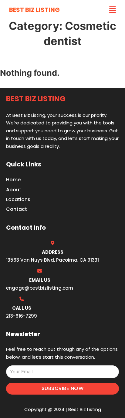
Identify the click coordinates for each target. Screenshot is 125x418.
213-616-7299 (21, 316)
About (13, 189)
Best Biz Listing (34, 9)
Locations (18, 199)
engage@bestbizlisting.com (39, 288)
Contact (16, 209)
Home (13, 179)
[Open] (112, 10)
